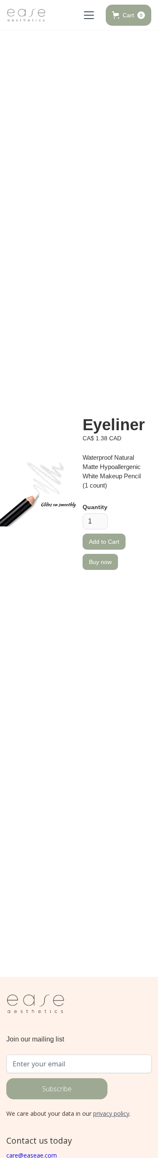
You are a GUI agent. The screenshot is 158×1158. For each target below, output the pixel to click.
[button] (87, 15)
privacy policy (111, 1113)
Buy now (100, 562)
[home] (26, 15)
